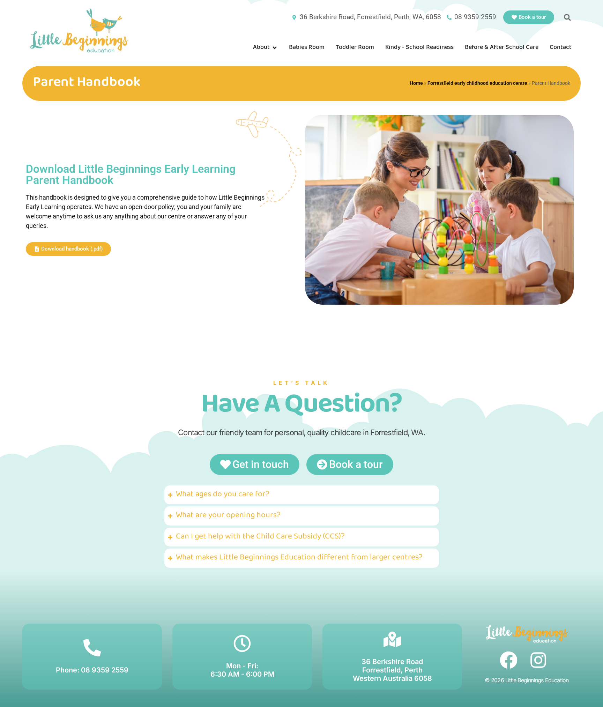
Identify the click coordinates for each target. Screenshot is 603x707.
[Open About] (274, 48)
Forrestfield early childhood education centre (477, 83)
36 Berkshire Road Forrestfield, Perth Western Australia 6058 (392, 670)
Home (416, 83)
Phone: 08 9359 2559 (92, 670)
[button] (567, 17)
